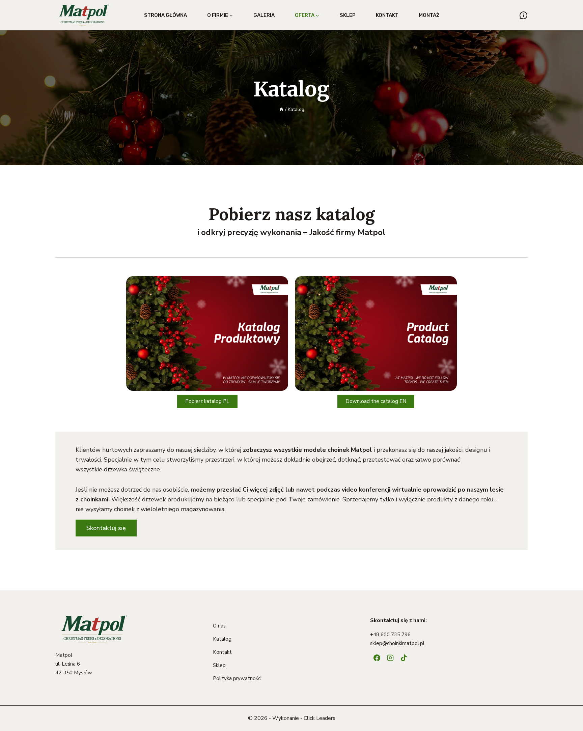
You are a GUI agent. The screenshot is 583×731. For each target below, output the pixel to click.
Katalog (222, 639)
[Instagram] (390, 658)
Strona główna (165, 15)
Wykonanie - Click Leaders (303, 718)
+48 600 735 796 (390, 634)
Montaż (429, 15)
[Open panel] (523, 15)
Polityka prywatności (237, 678)
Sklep (348, 15)
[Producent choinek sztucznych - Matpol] (84, 15)
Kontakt (387, 15)
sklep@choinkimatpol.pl (397, 643)
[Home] (281, 109)
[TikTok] (404, 658)
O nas (219, 625)
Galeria (264, 15)
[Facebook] (377, 658)
